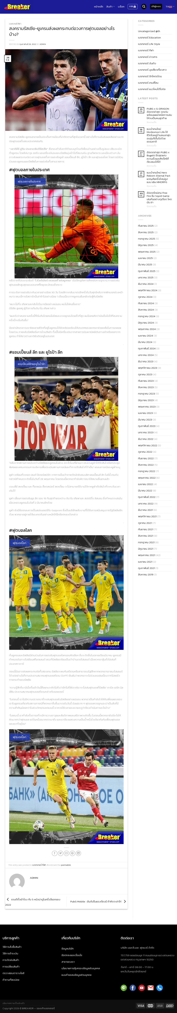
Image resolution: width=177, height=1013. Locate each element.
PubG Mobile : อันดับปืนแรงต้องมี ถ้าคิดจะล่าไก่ (96, 901)
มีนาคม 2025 (145, 264)
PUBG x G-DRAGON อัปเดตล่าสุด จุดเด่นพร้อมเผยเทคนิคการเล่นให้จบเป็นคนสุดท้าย (159, 113)
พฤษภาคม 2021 (146, 555)
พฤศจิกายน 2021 (147, 516)
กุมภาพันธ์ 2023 (146, 426)
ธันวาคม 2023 (145, 361)
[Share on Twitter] (60, 853)
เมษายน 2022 (145, 484)
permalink (66, 865)
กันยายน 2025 (146, 226)
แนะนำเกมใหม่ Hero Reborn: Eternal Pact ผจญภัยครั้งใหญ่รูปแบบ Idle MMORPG (158, 177)
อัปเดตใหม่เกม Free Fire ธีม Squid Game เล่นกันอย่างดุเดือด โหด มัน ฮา (159, 197)
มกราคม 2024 (146, 355)
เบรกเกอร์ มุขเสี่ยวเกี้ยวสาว (152, 70)
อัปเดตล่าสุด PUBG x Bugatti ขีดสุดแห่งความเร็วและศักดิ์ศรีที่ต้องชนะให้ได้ (158, 157)
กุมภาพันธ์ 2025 (146, 271)
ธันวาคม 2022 (145, 439)
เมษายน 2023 (145, 413)
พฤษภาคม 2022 (147, 478)
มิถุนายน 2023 (146, 400)
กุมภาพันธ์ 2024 (147, 348)
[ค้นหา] (143, 6)
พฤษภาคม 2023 (147, 407)
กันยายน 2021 (145, 529)
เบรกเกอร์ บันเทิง (147, 63)
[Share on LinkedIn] (78, 853)
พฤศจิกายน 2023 (147, 368)
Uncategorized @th (149, 31)
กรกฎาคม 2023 (146, 394)
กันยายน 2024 (146, 303)
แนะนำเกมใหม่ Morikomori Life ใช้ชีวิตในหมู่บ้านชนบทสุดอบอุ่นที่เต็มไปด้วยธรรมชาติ (158, 135)
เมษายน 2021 (145, 562)
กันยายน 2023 (146, 381)
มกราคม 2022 (145, 503)
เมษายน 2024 (145, 336)
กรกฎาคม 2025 (146, 239)
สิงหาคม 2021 (145, 536)
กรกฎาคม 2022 (146, 471)
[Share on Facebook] (54, 853)
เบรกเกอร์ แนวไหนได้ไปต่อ (152, 89)
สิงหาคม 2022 (146, 465)
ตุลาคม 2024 (145, 297)
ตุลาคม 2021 (145, 523)
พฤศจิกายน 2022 (147, 445)
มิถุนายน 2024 (146, 323)
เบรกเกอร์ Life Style (149, 44)
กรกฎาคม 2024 (146, 316)
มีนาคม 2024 (145, 342)
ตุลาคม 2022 (145, 452)
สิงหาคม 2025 (146, 232)
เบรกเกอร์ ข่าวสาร (147, 57)
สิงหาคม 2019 (145, 574)
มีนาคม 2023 (145, 420)
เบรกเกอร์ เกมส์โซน (148, 83)
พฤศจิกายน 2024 (147, 290)
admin (43, 44)
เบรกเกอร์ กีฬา (15, 23)
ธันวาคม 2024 (145, 284)
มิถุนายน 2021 (145, 549)
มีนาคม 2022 (145, 490)
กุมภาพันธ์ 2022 (146, 497)
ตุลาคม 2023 (145, 374)
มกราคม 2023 (145, 432)
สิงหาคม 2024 (146, 310)
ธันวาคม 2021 (145, 510)
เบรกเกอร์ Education (149, 37)
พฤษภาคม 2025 (147, 252)
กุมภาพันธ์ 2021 (146, 568)
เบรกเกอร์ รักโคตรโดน (150, 76)
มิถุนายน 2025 (146, 245)
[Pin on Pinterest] (72, 853)
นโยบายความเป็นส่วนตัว (14, 1003)
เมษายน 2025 (145, 258)
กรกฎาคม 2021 (146, 542)
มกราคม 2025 (145, 277)
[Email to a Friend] (66, 853)
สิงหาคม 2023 (146, 387)
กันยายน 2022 (146, 458)
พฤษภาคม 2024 (147, 329)
